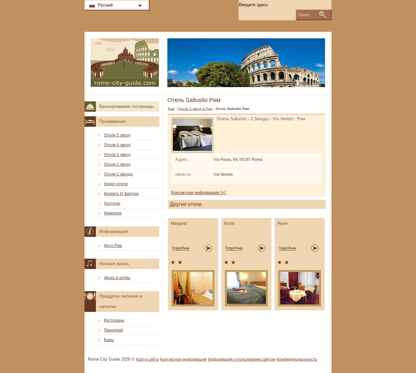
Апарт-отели (116, 184)
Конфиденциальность (297, 359)
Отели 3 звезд (117, 154)
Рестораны (114, 320)
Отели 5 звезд (117, 135)
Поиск (303, 14)
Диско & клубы (117, 278)
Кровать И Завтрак (121, 193)
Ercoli (229, 223)
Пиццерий (113, 330)
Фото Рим (113, 245)
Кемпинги (113, 213)
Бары (109, 340)
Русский (105, 5)
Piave (283, 223)
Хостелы (112, 203)
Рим (171, 108)
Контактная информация (183, 359)
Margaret (179, 223)
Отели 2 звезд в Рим (195, 108)
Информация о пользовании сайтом (241, 359)
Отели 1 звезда (118, 174)
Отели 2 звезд (117, 164)
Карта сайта (147, 359)
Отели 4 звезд (117, 145)
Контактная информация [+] (198, 192)
